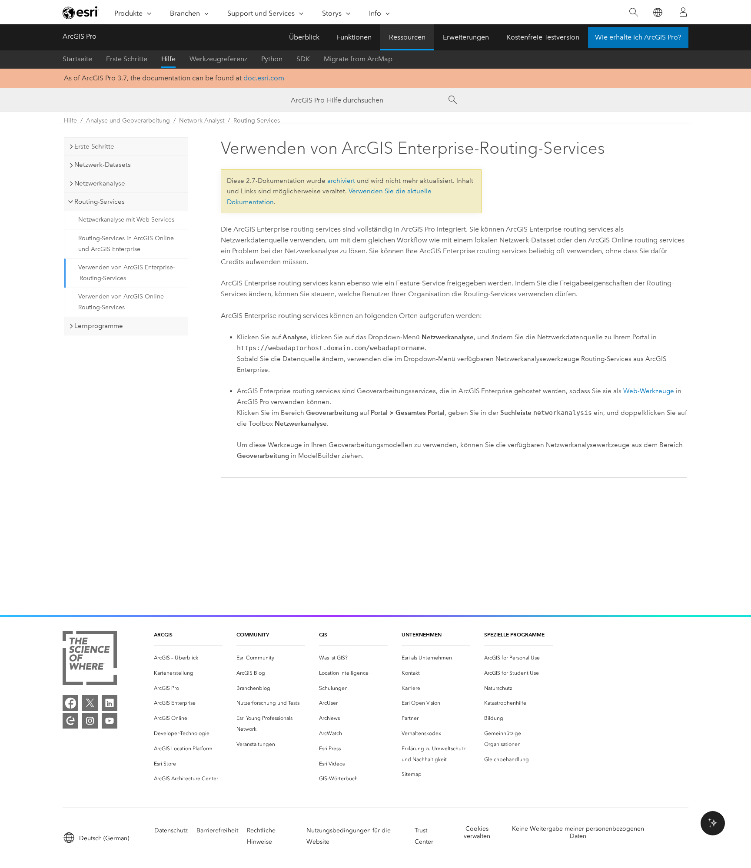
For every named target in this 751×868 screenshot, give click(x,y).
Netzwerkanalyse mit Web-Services (126, 219)
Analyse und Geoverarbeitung (128, 120)
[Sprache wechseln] (657, 12)
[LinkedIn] (109, 703)
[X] (90, 703)
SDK (303, 59)
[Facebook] (70, 703)
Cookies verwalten (477, 832)
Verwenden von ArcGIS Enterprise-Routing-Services (126, 273)
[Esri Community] (70, 721)
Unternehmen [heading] (422, 634)
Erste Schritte (126, 59)
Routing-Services (256, 120)
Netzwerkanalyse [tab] (99, 183)
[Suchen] (633, 12)
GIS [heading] (323, 634)
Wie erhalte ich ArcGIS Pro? (638, 37)
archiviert (341, 181)
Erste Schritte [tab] (94, 146)
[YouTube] (109, 721)
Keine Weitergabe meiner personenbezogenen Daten (578, 832)
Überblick (304, 37)
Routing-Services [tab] (99, 201)
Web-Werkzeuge (648, 391)
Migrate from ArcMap (358, 59)
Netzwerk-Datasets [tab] (102, 165)
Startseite (77, 59)
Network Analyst (201, 120)
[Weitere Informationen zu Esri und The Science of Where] (90, 660)
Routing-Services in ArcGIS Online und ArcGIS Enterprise (126, 244)
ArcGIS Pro (79, 36)
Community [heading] (252, 634)
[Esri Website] (81, 13)
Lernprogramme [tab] (98, 326)
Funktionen (354, 37)
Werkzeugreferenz (218, 59)
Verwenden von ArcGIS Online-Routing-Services (122, 302)
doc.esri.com (263, 78)
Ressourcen (407, 37)
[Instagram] (90, 721)
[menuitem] (188, 658)
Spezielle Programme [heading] (514, 634)
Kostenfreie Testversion (542, 37)
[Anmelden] (683, 12)
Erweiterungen (466, 37)
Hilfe (168, 59)
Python (271, 59)
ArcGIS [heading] (163, 634)
